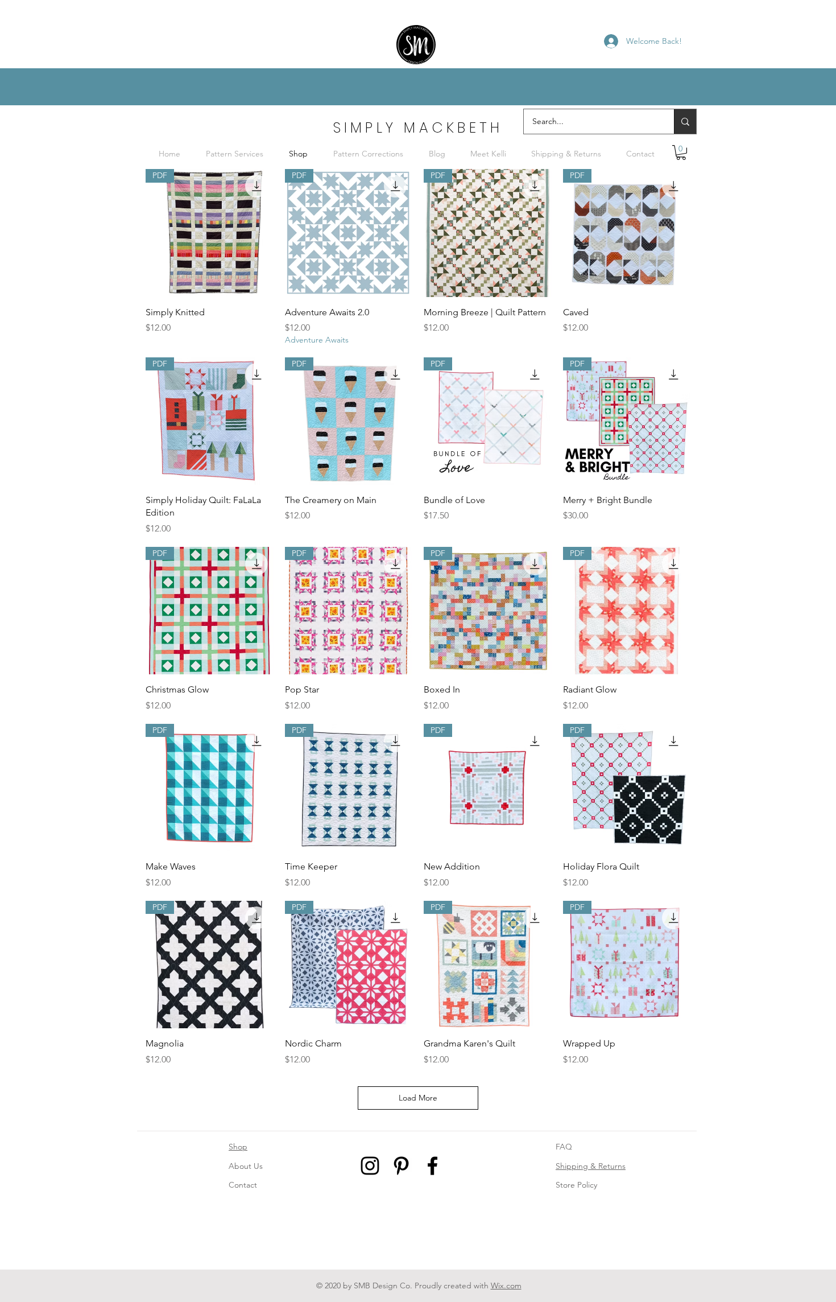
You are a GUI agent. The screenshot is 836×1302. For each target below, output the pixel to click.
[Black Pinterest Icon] (401, 1165)
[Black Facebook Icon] (432, 1165)
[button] (681, 152)
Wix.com (506, 1285)
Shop (238, 1147)
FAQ (564, 1147)
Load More (418, 1098)
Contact (243, 1185)
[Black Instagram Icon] (370, 1165)
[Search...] (685, 121)
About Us (246, 1166)
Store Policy (576, 1185)
